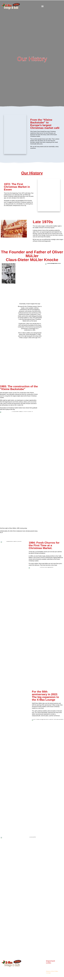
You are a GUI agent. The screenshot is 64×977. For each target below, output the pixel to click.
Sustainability (50, 975)
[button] (42, 6)
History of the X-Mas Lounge (52, 972)
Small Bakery (50, 969)
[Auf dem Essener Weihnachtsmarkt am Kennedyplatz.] (16, 963)
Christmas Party (51, 966)
